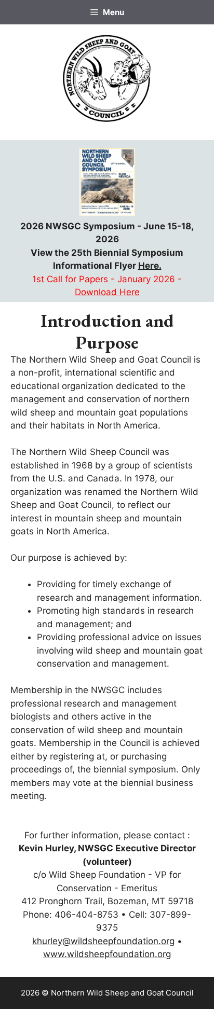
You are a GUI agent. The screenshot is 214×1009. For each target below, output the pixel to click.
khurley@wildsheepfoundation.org (103, 941)
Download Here (107, 292)
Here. (150, 265)
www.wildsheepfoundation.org (107, 954)
